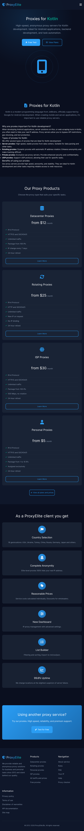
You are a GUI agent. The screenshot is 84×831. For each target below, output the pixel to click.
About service (64, 762)
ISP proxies (34, 774)
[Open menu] (81, 4)
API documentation (10, 808)
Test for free (43, 729)
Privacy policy (8, 796)
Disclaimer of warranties (12, 804)
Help (60, 778)
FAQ (59, 770)
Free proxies (35, 782)
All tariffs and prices (38, 778)
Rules (60, 766)
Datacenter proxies (38, 762)
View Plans (53, 42)
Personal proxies (37, 770)
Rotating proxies (37, 766)
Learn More (42, 261)
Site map (6, 812)
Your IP (61, 774)
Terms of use (7, 800)
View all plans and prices (43, 492)
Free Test (32, 42)
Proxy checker (64, 782)
